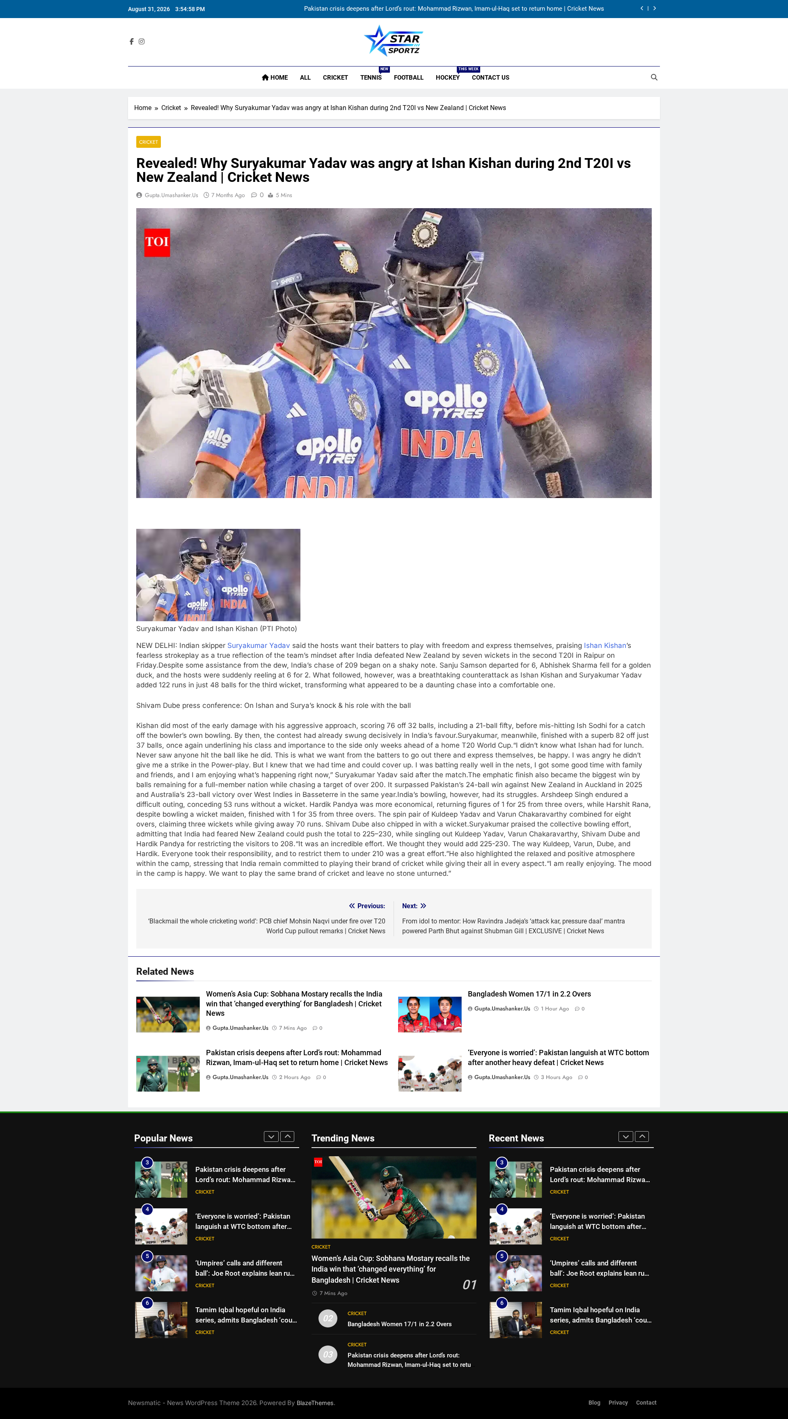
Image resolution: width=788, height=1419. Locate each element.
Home (278, 77)
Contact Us (490, 77)
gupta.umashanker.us (171, 195)
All (305, 77)
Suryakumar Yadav (258, 645)
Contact (646, 1402)
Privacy (618, 1402)
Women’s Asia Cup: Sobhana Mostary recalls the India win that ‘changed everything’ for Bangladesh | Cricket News (294, 1004)
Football (409, 77)
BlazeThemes (315, 1402)
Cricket (335, 77)
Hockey (451, 74)
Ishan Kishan (605, 645)
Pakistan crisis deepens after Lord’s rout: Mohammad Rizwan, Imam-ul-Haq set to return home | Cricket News (454, 9)
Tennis (374, 74)
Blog (594, 1402)
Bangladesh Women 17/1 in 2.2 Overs (529, 994)
